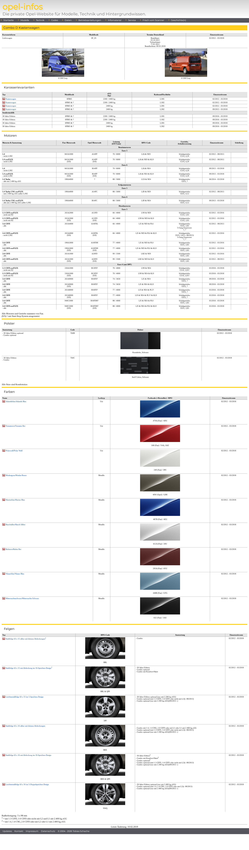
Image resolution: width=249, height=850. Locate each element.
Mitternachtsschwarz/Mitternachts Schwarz (22, 598)
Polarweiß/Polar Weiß (14, 451)
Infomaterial (114, 20)
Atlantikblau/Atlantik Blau (16, 401)
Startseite (8, 20)
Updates (7, 831)
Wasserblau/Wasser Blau (15, 574)
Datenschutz (48, 831)
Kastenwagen (11, 99)
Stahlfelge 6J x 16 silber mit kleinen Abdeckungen (25, 726)
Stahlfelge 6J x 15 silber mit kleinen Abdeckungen (26, 639)
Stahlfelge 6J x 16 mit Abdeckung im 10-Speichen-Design (28, 755)
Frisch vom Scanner (153, 20)
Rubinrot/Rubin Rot (13, 549)
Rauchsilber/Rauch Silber (15, 524)
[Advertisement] (124, 841)
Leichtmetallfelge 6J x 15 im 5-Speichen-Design (25, 697)
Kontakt (18, 831)
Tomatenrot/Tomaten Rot (15, 426)
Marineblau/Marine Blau (15, 500)
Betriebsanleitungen (89, 20)
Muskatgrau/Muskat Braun (16, 475)
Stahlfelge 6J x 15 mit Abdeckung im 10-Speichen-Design (29, 668)
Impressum (32, 831)
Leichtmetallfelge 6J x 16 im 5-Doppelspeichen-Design (27, 784)
